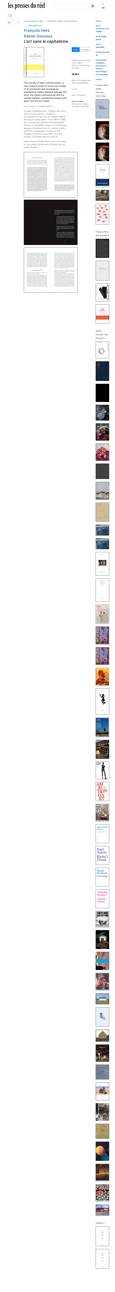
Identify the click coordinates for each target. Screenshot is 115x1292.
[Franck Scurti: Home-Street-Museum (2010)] (104, 676)
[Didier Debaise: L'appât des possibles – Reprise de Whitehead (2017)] (104, 1236)
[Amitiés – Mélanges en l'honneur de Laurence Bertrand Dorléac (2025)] (104, 248)
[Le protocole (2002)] (104, 214)
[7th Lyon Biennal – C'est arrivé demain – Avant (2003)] (104, 1072)
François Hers (37, 30)
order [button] (75, 49)
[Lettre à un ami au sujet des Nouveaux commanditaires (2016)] (104, 130)
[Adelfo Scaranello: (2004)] (104, 999)
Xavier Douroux (38, 36)
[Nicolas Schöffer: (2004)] (104, 981)
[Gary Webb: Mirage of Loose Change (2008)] (104, 812)
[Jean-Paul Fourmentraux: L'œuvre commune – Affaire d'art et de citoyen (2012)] (104, 590)
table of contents (79, 95)
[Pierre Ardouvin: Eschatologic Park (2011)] (104, 635)
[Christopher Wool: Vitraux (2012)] (104, 563)
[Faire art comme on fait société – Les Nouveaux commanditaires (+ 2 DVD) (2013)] (104, 314)
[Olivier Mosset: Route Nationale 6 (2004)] (104, 1035)
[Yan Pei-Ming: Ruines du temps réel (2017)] (104, 471)
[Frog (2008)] (104, 770)
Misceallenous (35, 25)
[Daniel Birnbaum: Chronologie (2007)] (104, 877)
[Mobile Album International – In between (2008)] (104, 727)
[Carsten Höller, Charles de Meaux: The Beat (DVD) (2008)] (104, 749)
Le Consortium (55, 144)
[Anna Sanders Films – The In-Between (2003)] (104, 1091)
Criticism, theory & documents (62, 21)
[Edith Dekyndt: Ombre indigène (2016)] (104, 490)
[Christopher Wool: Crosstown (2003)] (104, 1112)
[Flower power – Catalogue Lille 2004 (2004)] (104, 1053)
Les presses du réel (33, 21)
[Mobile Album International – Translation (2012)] (104, 614)
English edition (45, 106)
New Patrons (43, 137)
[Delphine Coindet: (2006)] (104, 961)
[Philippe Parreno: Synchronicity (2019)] (104, 393)
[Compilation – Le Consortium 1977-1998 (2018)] (104, 452)
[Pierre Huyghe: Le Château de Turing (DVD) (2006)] (104, 939)
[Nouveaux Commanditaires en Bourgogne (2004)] (104, 195)
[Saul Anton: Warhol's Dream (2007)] (104, 855)
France (99, 79)
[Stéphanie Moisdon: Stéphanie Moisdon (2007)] (104, 898)
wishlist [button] (85, 49)
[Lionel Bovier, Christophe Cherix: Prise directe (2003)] (104, 1151)
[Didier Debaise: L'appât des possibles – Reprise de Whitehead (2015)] (104, 1259)
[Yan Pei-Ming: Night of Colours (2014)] (104, 530)
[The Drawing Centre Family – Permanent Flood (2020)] (104, 350)
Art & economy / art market (102, 29)
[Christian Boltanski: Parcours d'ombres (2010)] (104, 701)
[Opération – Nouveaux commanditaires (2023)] (104, 108)
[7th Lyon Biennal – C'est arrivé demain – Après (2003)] (104, 1131)
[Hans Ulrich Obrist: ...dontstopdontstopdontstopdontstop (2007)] (104, 833)
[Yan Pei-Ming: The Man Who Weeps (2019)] (104, 412)
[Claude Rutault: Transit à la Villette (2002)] (104, 1210)
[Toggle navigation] (10, 16)
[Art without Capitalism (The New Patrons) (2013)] (104, 175)
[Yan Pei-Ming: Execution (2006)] (104, 919)
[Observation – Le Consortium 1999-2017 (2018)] (104, 432)
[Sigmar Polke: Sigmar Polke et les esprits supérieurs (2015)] (104, 512)
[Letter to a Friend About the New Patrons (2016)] (104, 152)
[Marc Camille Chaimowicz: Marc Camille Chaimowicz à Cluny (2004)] (104, 1017)
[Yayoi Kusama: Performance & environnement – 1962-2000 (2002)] (104, 1172)
